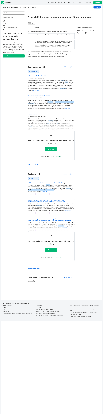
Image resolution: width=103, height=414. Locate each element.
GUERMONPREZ (6, 311)
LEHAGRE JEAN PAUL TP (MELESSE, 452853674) (80, 316)
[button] (71, 2)
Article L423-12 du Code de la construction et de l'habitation (49, 315)
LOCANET (5, 309)
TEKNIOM (38, 307)
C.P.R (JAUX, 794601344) (75, 314)
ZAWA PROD (39, 305)
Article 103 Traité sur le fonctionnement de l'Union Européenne (83, 312)
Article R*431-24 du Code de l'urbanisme (45, 313)
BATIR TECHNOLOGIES (8, 305)
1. (45, 183)
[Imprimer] (91, 7)
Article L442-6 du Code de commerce (44, 309)
